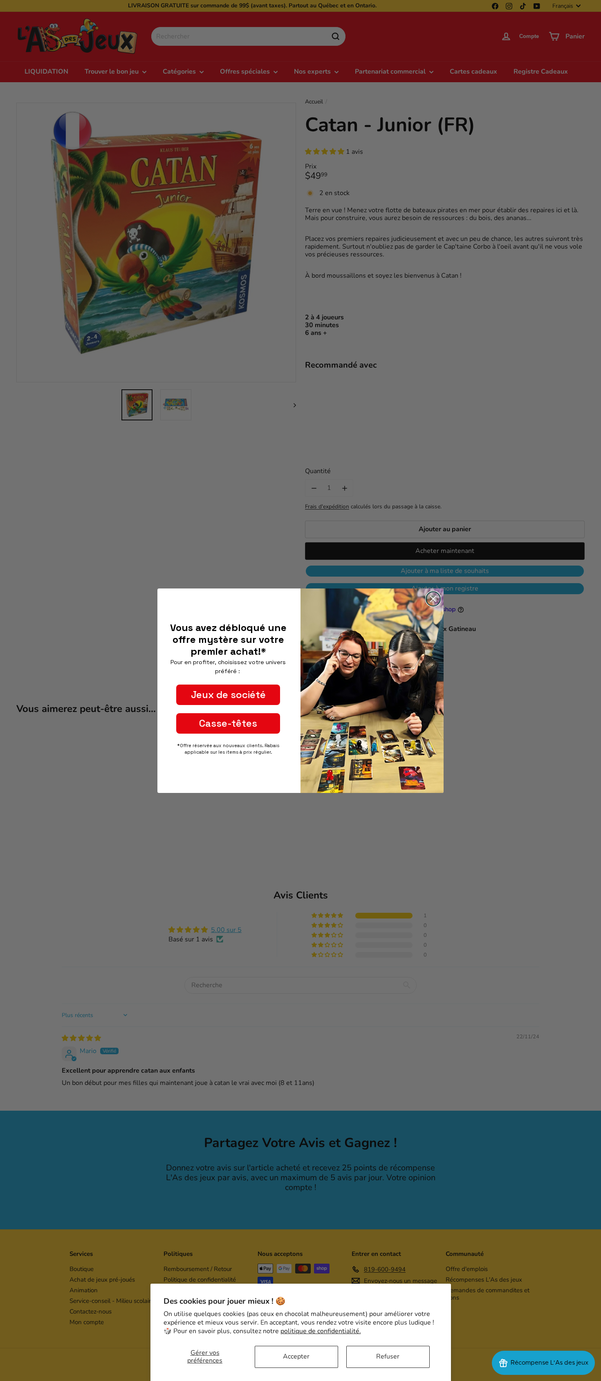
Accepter (296, 1356)
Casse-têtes (228, 723)
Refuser (387, 1356)
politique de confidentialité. (320, 1331)
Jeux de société (228, 694)
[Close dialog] (433, 599)
